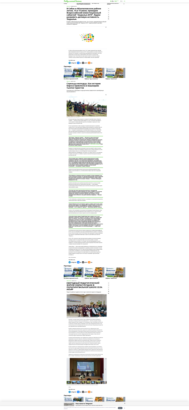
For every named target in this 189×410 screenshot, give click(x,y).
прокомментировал (95, 144)
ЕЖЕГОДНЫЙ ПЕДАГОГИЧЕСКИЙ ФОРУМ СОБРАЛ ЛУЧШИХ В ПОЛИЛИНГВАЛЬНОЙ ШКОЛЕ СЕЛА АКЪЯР (84, 4)
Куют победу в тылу (95, 3)
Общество (68, 6)
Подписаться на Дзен (116, 1)
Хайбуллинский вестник (72, 1)
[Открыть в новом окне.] (72, 63)
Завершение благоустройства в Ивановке (113, 4)
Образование (69, 280)
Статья (65, 3)
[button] (105, 369)
